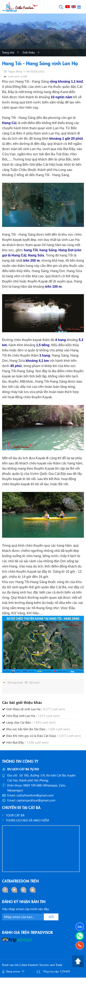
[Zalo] (80, 926)
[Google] (23, 890)
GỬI (51, 917)
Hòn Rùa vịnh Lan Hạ (33, 716)
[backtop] (78, 961)
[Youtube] (32, 890)
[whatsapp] (80, 936)
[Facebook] (5, 890)
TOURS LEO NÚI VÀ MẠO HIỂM (27, 820)
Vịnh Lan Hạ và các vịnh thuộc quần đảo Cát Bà (32, 60)
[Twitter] (14, 890)
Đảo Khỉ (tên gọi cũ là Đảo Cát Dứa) (43, 736)
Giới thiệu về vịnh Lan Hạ (35, 709)
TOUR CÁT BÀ (15, 815)
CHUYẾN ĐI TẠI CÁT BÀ (21, 807)
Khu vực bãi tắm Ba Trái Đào (38, 729)
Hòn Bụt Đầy (27, 742)
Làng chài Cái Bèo (31, 722)
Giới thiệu (29, 52)
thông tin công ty (20, 761)
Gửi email (34, 682)
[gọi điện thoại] (80, 945)
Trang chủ (8, 52)
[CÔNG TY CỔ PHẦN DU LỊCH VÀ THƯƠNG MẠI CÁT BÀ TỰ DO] (20, 6)
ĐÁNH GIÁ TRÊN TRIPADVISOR (27, 932)
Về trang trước (15, 682)
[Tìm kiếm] (61, 7)
